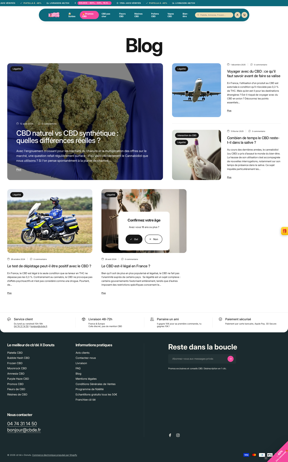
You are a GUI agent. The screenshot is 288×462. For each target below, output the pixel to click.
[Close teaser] (265, 458)
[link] (154, 239)
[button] (277, 451)
